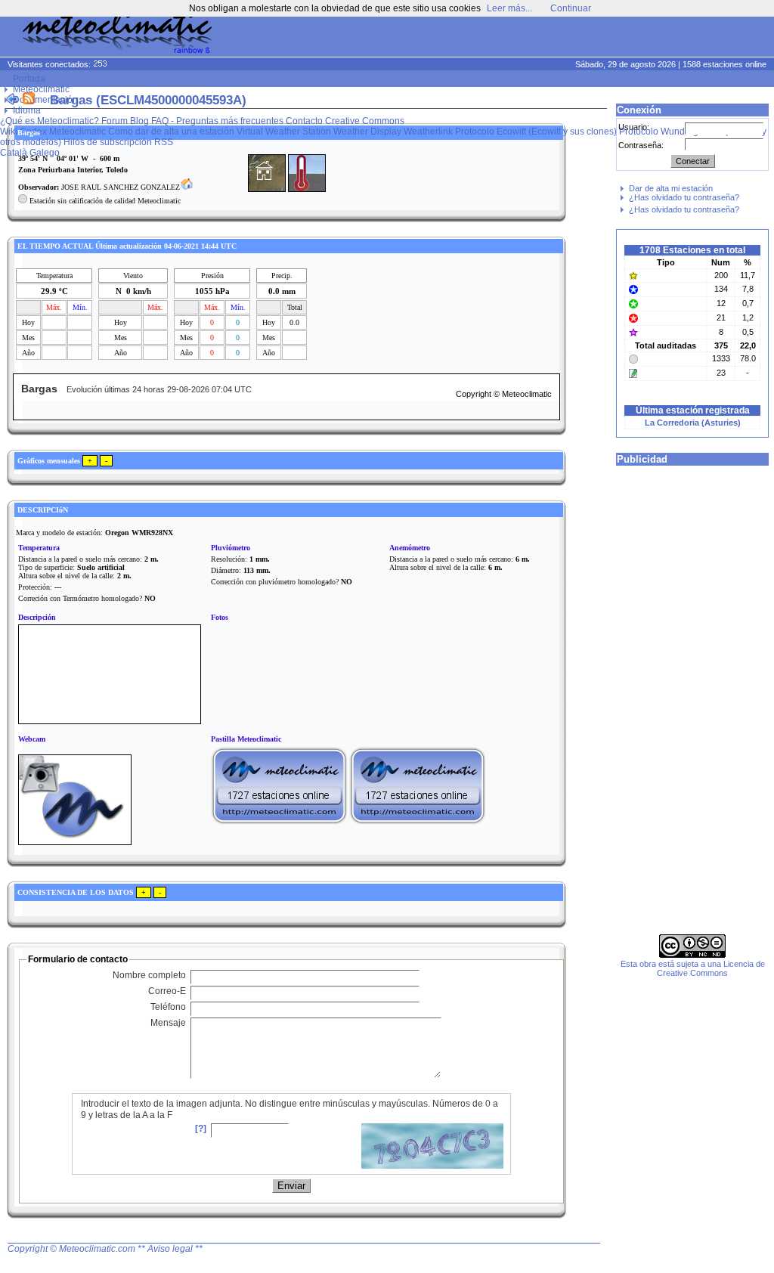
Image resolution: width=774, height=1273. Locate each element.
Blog (139, 121)
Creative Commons (364, 121)
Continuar (570, 8)
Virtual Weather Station (284, 131)
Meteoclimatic (41, 89)
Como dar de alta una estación (171, 131)
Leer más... (509, 8)
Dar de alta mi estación (671, 188)
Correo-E (167, 991)
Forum (114, 121)
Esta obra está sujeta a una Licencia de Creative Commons (693, 968)
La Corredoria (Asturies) (693, 422)
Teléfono (168, 1007)
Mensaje (168, 1022)
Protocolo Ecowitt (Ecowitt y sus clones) (536, 131)
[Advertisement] (484, 38)
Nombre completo (149, 975)
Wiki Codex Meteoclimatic (53, 131)
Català (13, 152)
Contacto (304, 121)
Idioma (27, 110)
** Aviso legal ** (170, 1249)
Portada (29, 78)
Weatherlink (428, 131)
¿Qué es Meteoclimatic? (49, 121)
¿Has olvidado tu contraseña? (684, 197)
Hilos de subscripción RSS (118, 142)
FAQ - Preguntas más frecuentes (217, 121)
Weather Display (367, 131)
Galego (44, 152)
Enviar (291, 1185)
